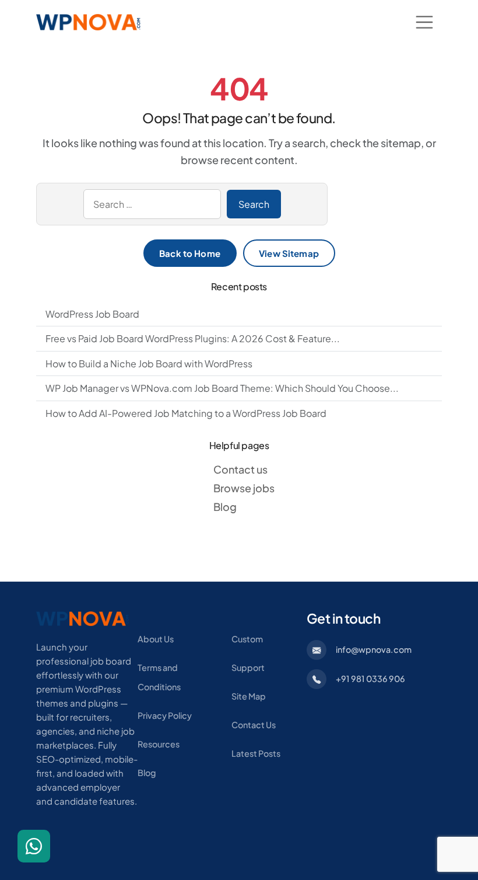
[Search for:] (152, 204)
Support (248, 667)
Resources (159, 744)
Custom (247, 639)
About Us (156, 639)
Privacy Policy (165, 715)
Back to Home (189, 253)
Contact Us (253, 724)
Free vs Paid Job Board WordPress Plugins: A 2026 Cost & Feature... (192, 338)
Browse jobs (244, 488)
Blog (225, 506)
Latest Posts (255, 753)
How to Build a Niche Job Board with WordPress (148, 363)
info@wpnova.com (374, 649)
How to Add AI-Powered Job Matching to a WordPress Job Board (185, 413)
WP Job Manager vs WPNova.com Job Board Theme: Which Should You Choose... (222, 388)
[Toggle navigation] (424, 22)
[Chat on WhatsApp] (33, 846)
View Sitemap (289, 253)
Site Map (248, 696)
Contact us (240, 469)
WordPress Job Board (92, 314)
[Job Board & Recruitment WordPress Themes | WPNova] (82, 617)
